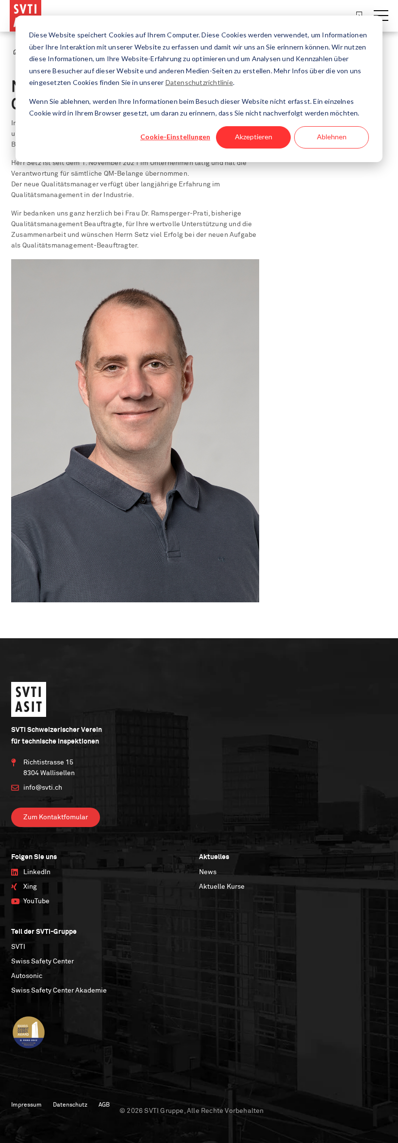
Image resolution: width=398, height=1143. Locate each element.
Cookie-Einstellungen (175, 137)
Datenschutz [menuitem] (70, 1105)
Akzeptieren (253, 137)
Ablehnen (332, 137)
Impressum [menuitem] (26, 1105)
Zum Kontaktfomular (55, 817)
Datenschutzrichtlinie (199, 82)
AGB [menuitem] (104, 1105)
